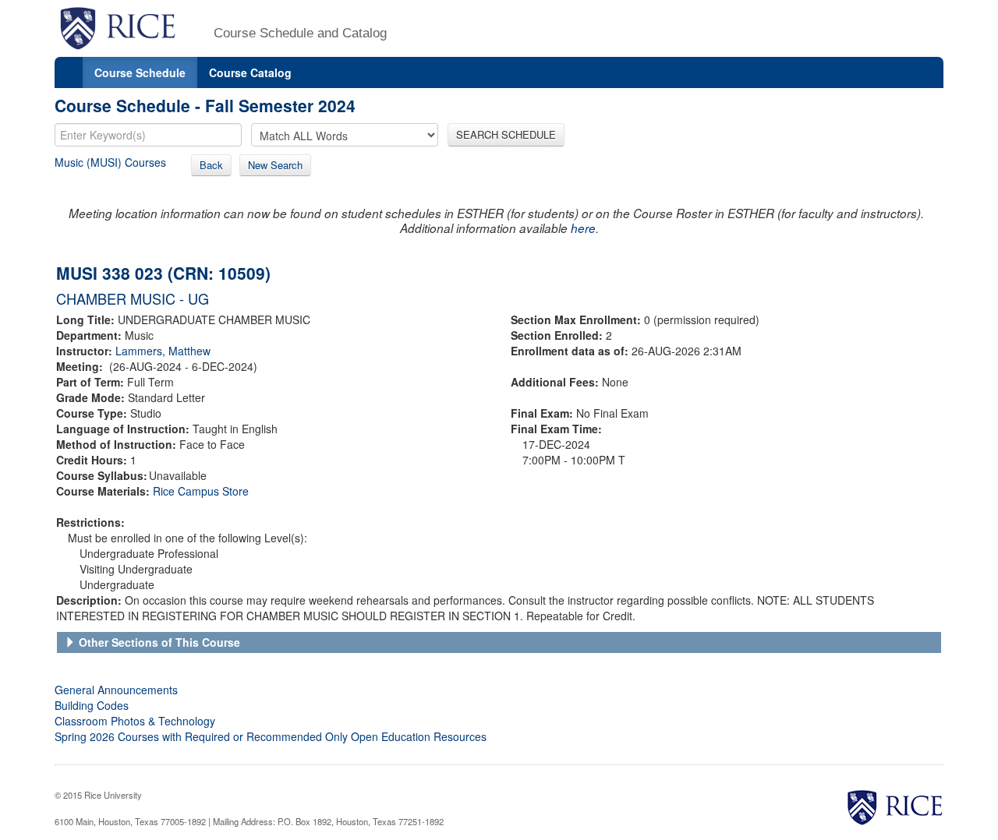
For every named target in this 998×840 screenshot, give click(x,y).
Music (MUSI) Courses (110, 162)
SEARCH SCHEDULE (506, 134)
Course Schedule (140, 72)
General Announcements (116, 689)
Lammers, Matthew (163, 350)
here (583, 228)
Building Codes (92, 705)
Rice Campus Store (201, 491)
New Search (275, 164)
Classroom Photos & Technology (135, 721)
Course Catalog (250, 72)
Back (211, 164)
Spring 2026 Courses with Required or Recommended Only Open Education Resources (271, 736)
